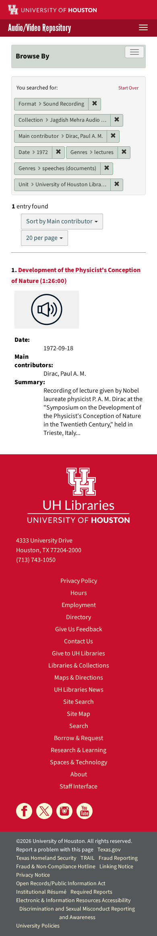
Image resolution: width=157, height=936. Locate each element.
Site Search (78, 701)
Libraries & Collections (78, 665)
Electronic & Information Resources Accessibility (73, 900)
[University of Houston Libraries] (78, 495)
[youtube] (84, 811)
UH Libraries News (78, 689)
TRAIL (88, 858)
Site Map (78, 713)
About (78, 774)
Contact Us (78, 641)
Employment (79, 605)
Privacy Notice (33, 875)
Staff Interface (78, 786)
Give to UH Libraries (78, 653)
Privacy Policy (78, 580)
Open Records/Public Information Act (60, 884)
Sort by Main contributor (60, 221)
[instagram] (64, 811)
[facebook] (24, 811)
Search (78, 726)
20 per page (42, 237)
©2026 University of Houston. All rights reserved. (74, 841)
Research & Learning (78, 750)
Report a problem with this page (54, 850)
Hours (78, 593)
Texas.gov (109, 850)
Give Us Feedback (78, 629)
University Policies (38, 926)
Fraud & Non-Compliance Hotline (55, 867)
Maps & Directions (78, 677)
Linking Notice (116, 867)
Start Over (128, 88)
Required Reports (91, 892)
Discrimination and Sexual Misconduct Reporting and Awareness (77, 913)
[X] (44, 811)
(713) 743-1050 (36, 559)
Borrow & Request (78, 738)
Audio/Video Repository (39, 28)
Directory (78, 617)
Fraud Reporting (118, 858)
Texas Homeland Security (46, 858)
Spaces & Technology (78, 762)
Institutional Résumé (41, 892)
